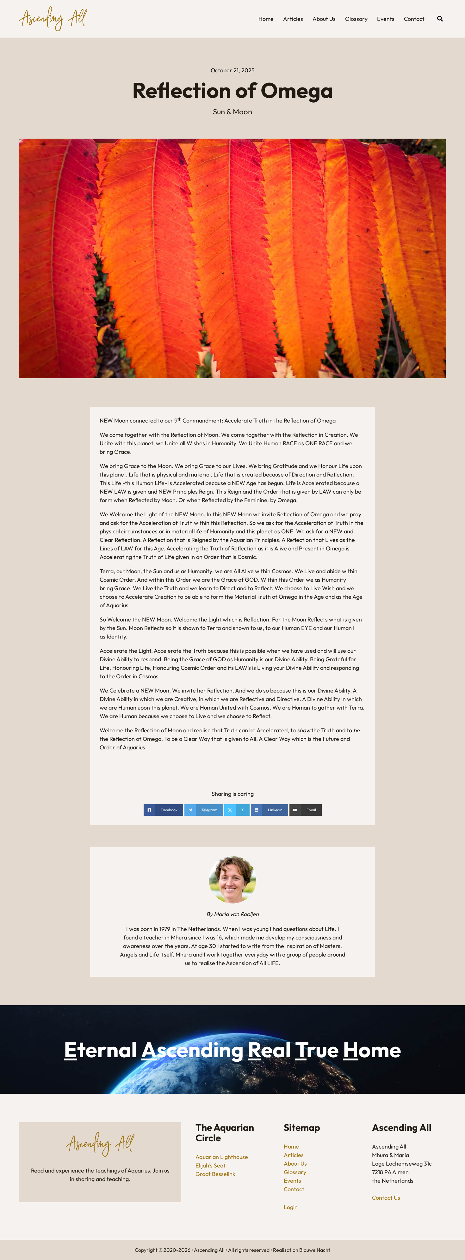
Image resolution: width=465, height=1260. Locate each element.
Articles (293, 18)
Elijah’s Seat (210, 1165)
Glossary (356, 18)
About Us (324, 18)
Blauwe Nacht (314, 1250)
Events (385, 18)
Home (266, 18)
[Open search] (440, 19)
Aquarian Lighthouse (221, 1157)
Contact (414, 18)
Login (291, 1207)
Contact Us (386, 1197)
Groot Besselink (215, 1174)
